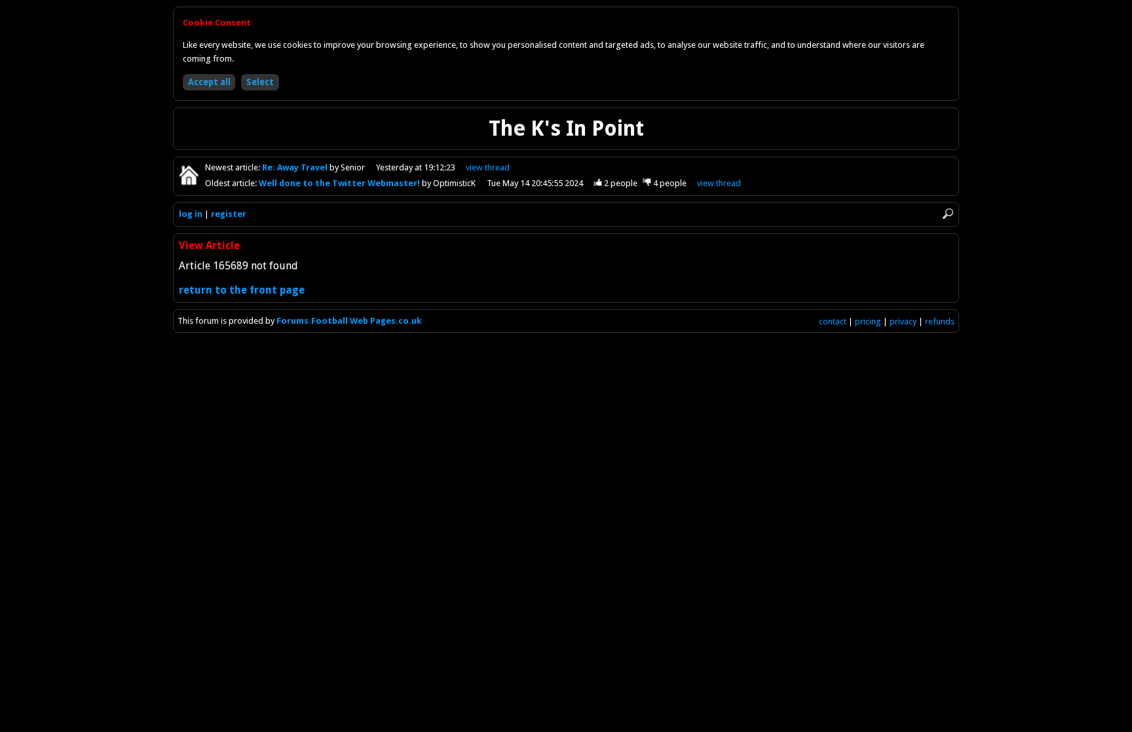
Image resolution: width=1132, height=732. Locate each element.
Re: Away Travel (296, 167)
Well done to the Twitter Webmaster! (340, 183)
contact (832, 321)
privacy (903, 321)
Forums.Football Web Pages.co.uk (349, 321)
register (228, 214)
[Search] (947, 213)
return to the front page (242, 290)
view (488, 167)
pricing (868, 321)
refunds (939, 321)
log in (190, 214)
